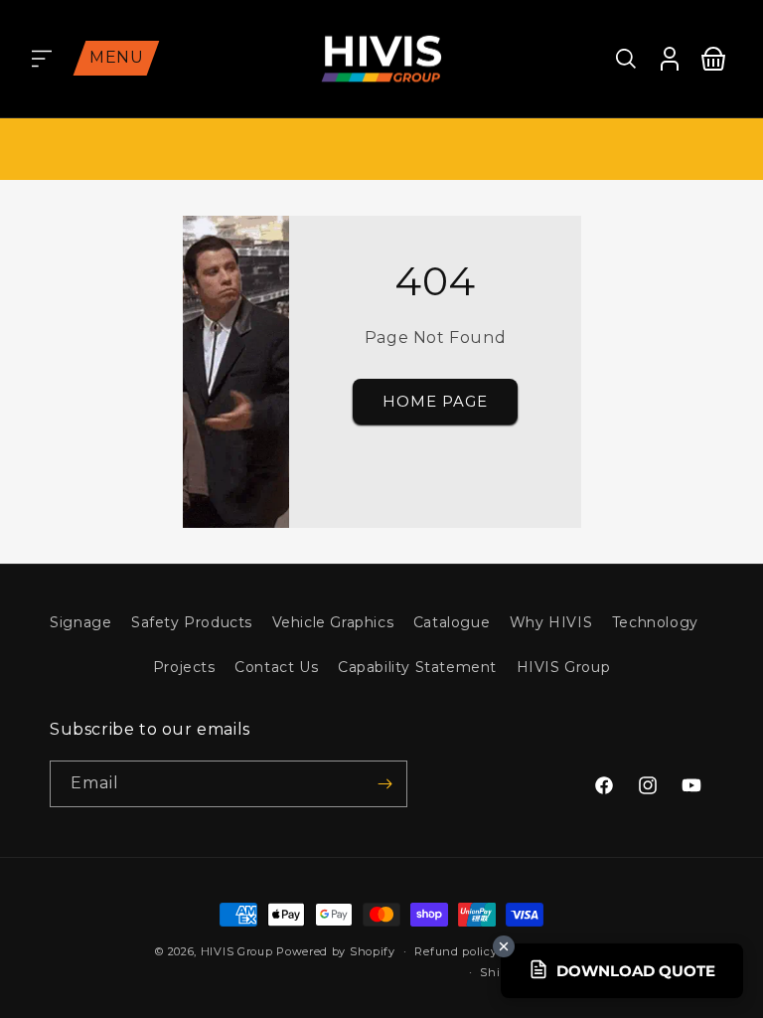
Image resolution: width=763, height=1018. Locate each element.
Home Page (434, 401)
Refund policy (455, 951)
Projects (184, 667)
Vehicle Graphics (333, 622)
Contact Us (276, 667)
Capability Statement (417, 667)
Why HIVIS (551, 622)
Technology (655, 622)
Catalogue (451, 622)
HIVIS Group (564, 667)
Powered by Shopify (335, 951)
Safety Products (191, 622)
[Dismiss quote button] (504, 946)
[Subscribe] (384, 784)
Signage (80, 622)
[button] (42, 59)
